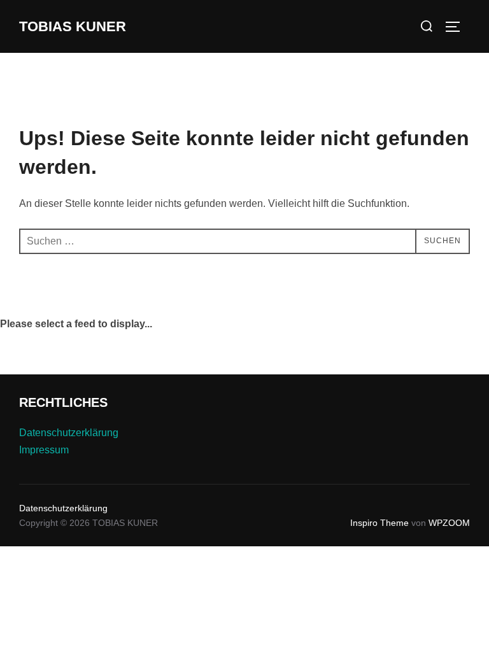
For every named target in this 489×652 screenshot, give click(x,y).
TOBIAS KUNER (72, 26)
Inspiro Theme (379, 523)
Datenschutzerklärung (68, 432)
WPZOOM (449, 523)
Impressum (44, 449)
